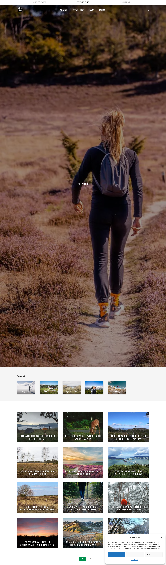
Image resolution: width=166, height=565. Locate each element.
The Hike (86, 2)
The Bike (127, 2)
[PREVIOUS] (36, 559)
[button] (161, 537)
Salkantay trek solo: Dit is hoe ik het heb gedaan (37, 437)
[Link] (20, 10)
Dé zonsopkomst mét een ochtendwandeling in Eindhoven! (37, 543)
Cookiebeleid (134, 560)
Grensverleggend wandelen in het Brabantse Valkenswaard (128, 508)
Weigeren (135, 554)
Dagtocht (26, 391)
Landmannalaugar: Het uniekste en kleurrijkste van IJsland (83, 543)
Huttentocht (49, 391)
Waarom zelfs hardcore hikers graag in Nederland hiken (83, 508)
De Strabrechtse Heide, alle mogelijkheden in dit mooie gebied (37, 508)
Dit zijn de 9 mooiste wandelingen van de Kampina (83, 437)
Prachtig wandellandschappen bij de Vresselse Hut (37, 473)
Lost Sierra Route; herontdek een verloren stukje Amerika (128, 437)
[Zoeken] (148, 9)
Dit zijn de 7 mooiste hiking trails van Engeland (83, 473)
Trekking (117, 391)
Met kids (94, 391)
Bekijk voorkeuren (153, 554)
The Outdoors (41, 2)
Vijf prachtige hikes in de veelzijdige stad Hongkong (129, 473)
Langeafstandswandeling (72, 391)
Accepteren (116, 554)
